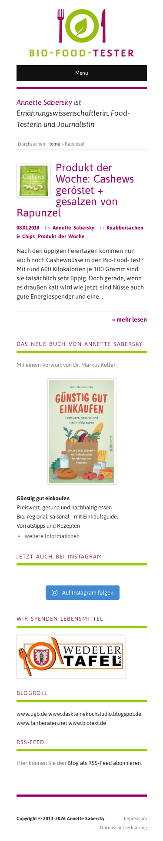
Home (53, 143)
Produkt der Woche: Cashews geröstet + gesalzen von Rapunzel (75, 190)
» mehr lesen (129, 319)
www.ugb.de (32, 714)
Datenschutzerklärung (123, 827)
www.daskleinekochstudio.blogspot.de (94, 714)
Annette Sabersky (73, 228)
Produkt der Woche (61, 236)
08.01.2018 (28, 228)
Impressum (135, 818)
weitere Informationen (52, 536)
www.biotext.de (87, 723)
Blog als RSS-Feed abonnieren (104, 763)
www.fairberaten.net (42, 723)
